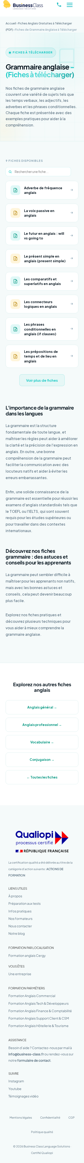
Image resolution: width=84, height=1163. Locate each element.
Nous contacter (20, 926)
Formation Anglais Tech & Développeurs (38, 1003)
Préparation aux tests (24, 903)
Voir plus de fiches (42, 380)
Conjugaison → (42, 760)
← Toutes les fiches (42, 777)
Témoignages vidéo (23, 1096)
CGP (71, 1117)
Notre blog (16, 933)
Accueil (11, 23)
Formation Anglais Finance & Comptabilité (40, 1011)
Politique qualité (42, 1132)
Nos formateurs (20, 918)
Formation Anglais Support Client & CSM (38, 1018)
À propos (15, 896)
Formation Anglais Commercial (31, 996)
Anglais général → (42, 707)
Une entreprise (19, 974)
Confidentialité (50, 1117)
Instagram (16, 1081)
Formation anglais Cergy (27, 955)
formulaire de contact (33, 1060)
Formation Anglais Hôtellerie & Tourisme (38, 1026)
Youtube (14, 1089)
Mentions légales (21, 1117)
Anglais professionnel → (42, 725)
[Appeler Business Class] (59, 4)
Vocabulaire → (42, 742)
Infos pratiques (20, 911)
